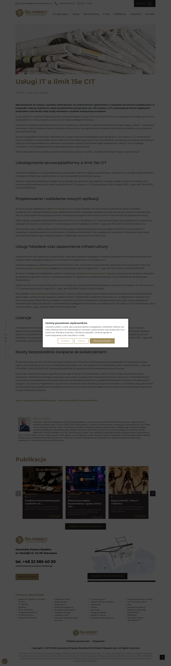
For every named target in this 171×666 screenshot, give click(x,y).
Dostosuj (65, 341)
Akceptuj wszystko (102, 341)
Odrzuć (81, 341)
